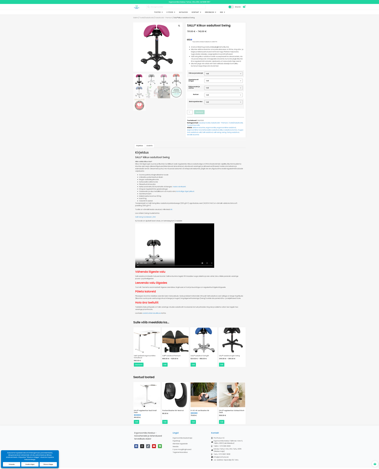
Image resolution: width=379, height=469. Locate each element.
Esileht (135, 17)
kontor (234, 130)
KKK (221, 12)
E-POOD (170, 12)
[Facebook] (136, 446)
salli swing (217, 132)
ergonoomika (211, 127)
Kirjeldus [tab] (139, 145)
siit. (171, 209)
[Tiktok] (148, 446)
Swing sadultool (233, 132)
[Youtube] (154, 446)
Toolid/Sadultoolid (146, 17)
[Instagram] (142, 446)
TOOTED (157, 12)
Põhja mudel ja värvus (194, 87)
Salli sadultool (207, 132)
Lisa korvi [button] (138, 364)
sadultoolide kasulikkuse (152, 313)
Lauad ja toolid (204, 123)
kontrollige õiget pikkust (185, 191)
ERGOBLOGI (209, 12)
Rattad (195, 94)
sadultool (194, 132)
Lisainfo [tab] (149, 145)
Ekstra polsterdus (195, 101)
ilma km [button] (238, 7)
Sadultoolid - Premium (163, 17)
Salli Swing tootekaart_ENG (145, 217)
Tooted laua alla (193, 125)
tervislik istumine (193, 135)
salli (200, 132)
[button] (179, 26)
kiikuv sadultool (226, 130)
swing (224, 132)
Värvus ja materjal (196, 73)
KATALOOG (183, 12)
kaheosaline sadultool (210, 130)
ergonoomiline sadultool (226, 127)
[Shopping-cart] (160, 446)
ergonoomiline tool (194, 130)
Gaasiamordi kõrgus (193, 80)
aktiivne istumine (199, 127)
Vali (164, 364)
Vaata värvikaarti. (179, 186)
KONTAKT (195, 12)
